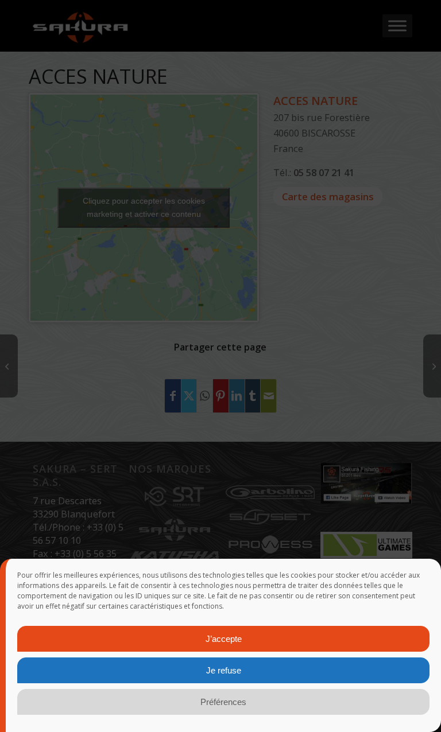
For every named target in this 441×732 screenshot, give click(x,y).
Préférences (223, 702)
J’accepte (224, 639)
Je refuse (223, 670)
